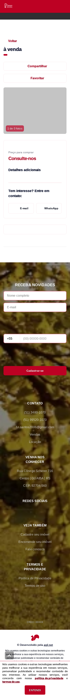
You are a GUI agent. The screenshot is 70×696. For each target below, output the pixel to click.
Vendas (35, 434)
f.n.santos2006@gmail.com (35, 427)
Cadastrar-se (35, 370)
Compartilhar (37, 66)
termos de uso (11, 681)
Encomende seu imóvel (35, 542)
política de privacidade (49, 678)
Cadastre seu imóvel (35, 534)
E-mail (24, 208)
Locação (35, 442)
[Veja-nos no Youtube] (51, 510)
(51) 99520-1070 (35, 419)
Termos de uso (35, 585)
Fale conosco (35, 549)
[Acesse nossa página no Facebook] (18, 510)
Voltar (12, 41)
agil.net (48, 644)
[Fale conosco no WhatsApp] (29, 510)
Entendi (35, 690)
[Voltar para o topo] (9, 655)
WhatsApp (51, 208)
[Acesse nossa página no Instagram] (40, 510)
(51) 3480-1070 (35, 412)
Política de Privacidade (35, 578)
